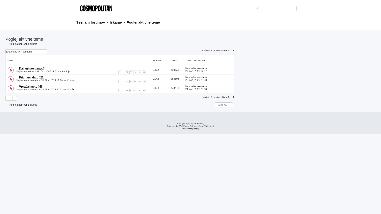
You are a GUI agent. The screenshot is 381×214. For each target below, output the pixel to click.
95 (139, 72)
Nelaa (31, 71)
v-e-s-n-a (202, 68)
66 (127, 81)
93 (131, 72)
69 (139, 81)
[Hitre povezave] (303, 23)
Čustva (71, 80)
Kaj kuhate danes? (32, 68)
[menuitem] (302, 9)
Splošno (71, 89)
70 (144, 81)
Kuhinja (66, 71)
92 (127, 72)
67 (131, 81)
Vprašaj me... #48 (30, 86)
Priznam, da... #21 (31, 77)
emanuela (33, 80)
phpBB (178, 126)
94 (135, 72)
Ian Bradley (198, 123)
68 (135, 81)
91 (127, 90)
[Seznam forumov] (95, 8)
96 (144, 72)
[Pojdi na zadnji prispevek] (208, 68)
